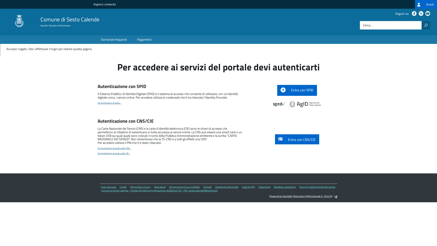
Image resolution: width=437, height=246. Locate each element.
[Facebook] (414, 13)
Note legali (160, 187)
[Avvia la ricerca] (426, 25)
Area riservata (108, 187)
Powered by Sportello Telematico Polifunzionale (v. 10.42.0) (300, 196)
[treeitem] (426, 4)
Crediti (123, 187)
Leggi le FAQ (248, 187)
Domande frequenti (114, 39)
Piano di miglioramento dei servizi (317, 187)
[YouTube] (427, 13)
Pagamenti (144, 39)
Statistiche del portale (226, 187)
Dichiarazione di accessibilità (184, 187)
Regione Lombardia (105, 4)
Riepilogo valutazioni (285, 187)
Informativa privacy (140, 187)
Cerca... (367, 25)
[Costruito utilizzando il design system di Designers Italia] (335, 197)
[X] (420, 13)
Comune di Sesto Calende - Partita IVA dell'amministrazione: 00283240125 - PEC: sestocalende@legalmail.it (159, 191)
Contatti (207, 187)
